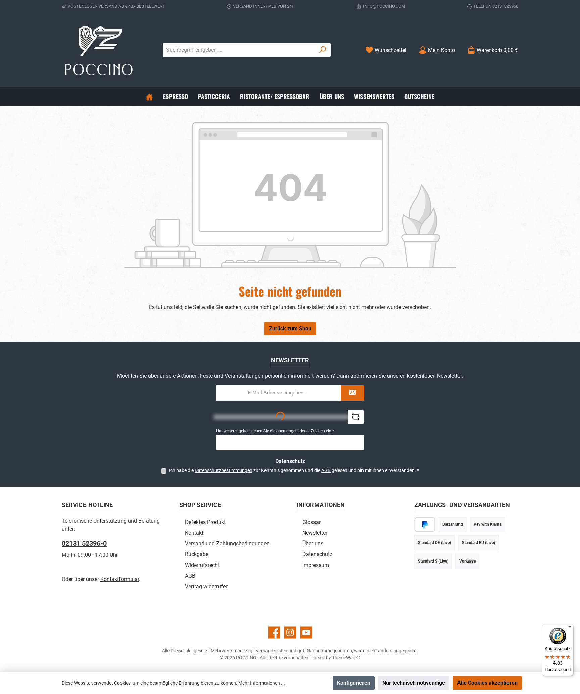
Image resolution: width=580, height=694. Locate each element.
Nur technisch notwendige (413, 683)
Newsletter (314, 533)
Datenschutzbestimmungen (223, 470)
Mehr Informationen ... (261, 683)
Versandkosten (271, 650)
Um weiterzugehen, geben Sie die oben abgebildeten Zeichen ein (275, 431)
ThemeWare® (346, 657)
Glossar (311, 522)
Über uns (312, 543)
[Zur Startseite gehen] (99, 50)
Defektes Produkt (205, 522)
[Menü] (569, 628)
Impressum (315, 565)
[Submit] (352, 393)
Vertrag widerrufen (207, 586)
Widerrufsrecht (202, 565)
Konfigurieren (353, 683)
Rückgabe (196, 554)
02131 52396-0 (84, 543)
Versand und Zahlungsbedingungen (227, 543)
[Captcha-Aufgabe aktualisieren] (356, 417)
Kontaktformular (119, 579)
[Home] (149, 96)
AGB (326, 470)
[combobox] (239, 50)
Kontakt (194, 533)
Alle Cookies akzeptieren (487, 683)
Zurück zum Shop (290, 328)
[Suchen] (323, 50)
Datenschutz (317, 554)
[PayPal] (424, 524)
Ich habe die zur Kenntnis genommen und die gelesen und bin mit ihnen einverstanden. (294, 470)
